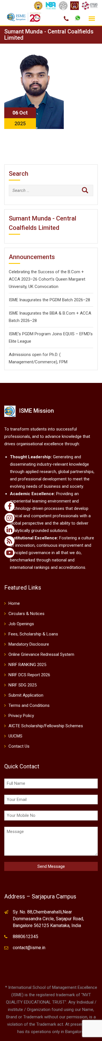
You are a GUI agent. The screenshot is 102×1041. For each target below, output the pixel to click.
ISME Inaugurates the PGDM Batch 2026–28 (49, 299)
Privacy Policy (21, 715)
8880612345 (25, 936)
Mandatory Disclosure (28, 644)
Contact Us (18, 746)
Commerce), (46, 361)
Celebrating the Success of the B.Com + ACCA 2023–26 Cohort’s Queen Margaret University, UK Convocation (47, 279)
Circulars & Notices (26, 613)
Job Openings (21, 623)
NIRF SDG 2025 (22, 685)
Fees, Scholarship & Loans (33, 634)
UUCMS (15, 736)
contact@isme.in (29, 947)
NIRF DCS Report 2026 (29, 674)
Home (14, 603)
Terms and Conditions (29, 705)
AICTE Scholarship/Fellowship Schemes (45, 725)
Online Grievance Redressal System (41, 654)
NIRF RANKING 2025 (27, 664)
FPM (63, 361)
